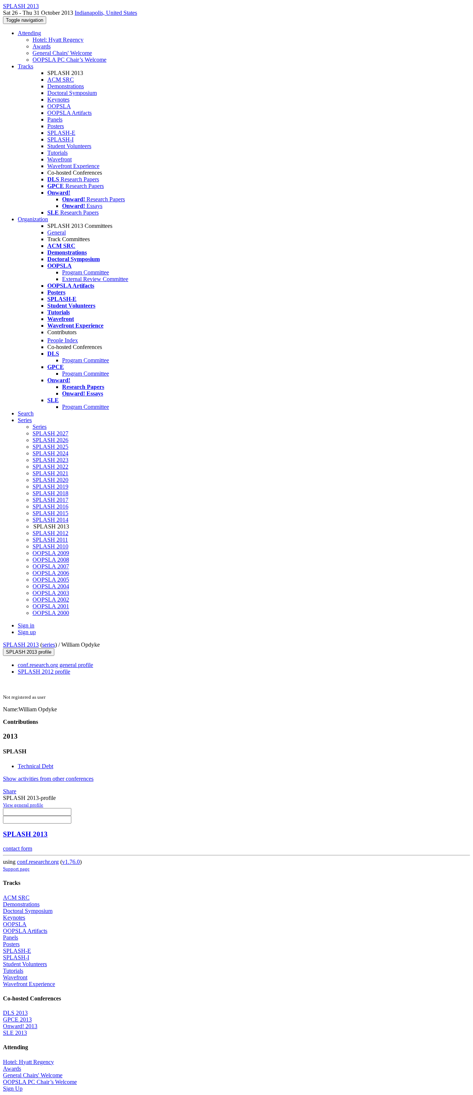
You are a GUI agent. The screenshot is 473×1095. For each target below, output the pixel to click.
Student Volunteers (69, 146)
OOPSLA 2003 (51, 593)
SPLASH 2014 (50, 520)
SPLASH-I (60, 139)
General (56, 232)
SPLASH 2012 (50, 533)
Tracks (25, 66)
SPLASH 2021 (50, 473)
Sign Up (13, 1088)
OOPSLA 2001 (51, 606)
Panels (54, 119)
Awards (42, 46)
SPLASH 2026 (50, 440)
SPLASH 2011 (50, 540)
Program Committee (85, 272)
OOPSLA (59, 106)
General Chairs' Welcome (62, 53)
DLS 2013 (15, 1013)
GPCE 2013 (17, 1019)
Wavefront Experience (73, 166)
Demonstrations (65, 86)
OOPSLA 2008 (51, 560)
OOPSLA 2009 (51, 553)
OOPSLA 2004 (51, 586)
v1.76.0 (71, 862)
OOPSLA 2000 (51, 613)
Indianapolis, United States (106, 13)
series (48, 644)
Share (9, 791)
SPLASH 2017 (50, 500)
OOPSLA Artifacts (69, 113)
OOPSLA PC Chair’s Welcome (69, 60)
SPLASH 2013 (21, 644)
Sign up (27, 632)
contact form (17, 848)
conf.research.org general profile (55, 665)
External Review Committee (95, 279)
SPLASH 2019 (50, 486)
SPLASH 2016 (50, 506)
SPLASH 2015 (50, 513)
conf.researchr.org (38, 862)
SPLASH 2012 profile (44, 671)
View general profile (23, 805)
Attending (29, 33)
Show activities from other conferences (48, 779)
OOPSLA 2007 (51, 566)
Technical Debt (35, 766)
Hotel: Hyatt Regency (58, 40)
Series (40, 427)
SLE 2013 (15, 1033)
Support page (16, 869)
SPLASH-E (61, 133)
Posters (55, 126)
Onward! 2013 (20, 1026)
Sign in (26, 625)
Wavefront (59, 159)
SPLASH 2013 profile (28, 652)
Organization (33, 219)
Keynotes (58, 99)
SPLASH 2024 (50, 453)
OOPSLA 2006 (51, 573)
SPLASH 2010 (50, 546)
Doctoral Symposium (72, 93)
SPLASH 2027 (50, 433)
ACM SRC (60, 79)
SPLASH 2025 (50, 447)
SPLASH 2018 (50, 493)
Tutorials (57, 153)
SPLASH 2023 (50, 460)
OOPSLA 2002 (51, 599)
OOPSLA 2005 (51, 579)
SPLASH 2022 (50, 466)
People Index (62, 340)
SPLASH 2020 (50, 480)
